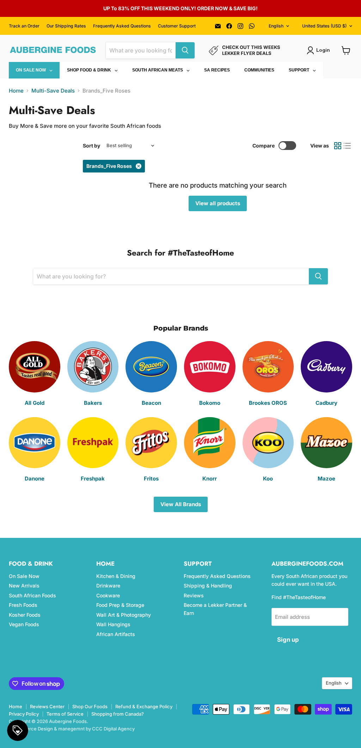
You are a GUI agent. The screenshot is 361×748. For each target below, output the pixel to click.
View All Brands (180, 504)
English (276, 26)
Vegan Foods (24, 624)
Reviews (194, 595)
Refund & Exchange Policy (143, 706)
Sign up (288, 639)
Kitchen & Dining (115, 576)
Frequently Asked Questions (122, 26)
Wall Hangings (113, 624)
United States (324, 26)
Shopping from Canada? (117, 714)
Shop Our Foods (90, 706)
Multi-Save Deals (53, 91)
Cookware (108, 595)
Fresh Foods (23, 605)
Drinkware (108, 586)
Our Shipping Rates (66, 26)
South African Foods (32, 595)
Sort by (91, 146)
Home (16, 91)
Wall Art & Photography (123, 615)
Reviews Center (47, 706)
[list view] (348, 146)
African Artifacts (115, 634)
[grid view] (338, 146)
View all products (217, 203)
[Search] (185, 50)
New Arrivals (24, 586)
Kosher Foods (25, 615)
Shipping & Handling (208, 586)
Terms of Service (65, 714)
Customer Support (177, 26)
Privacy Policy (24, 714)
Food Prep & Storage (120, 605)
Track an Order (24, 26)
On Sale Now (24, 576)
